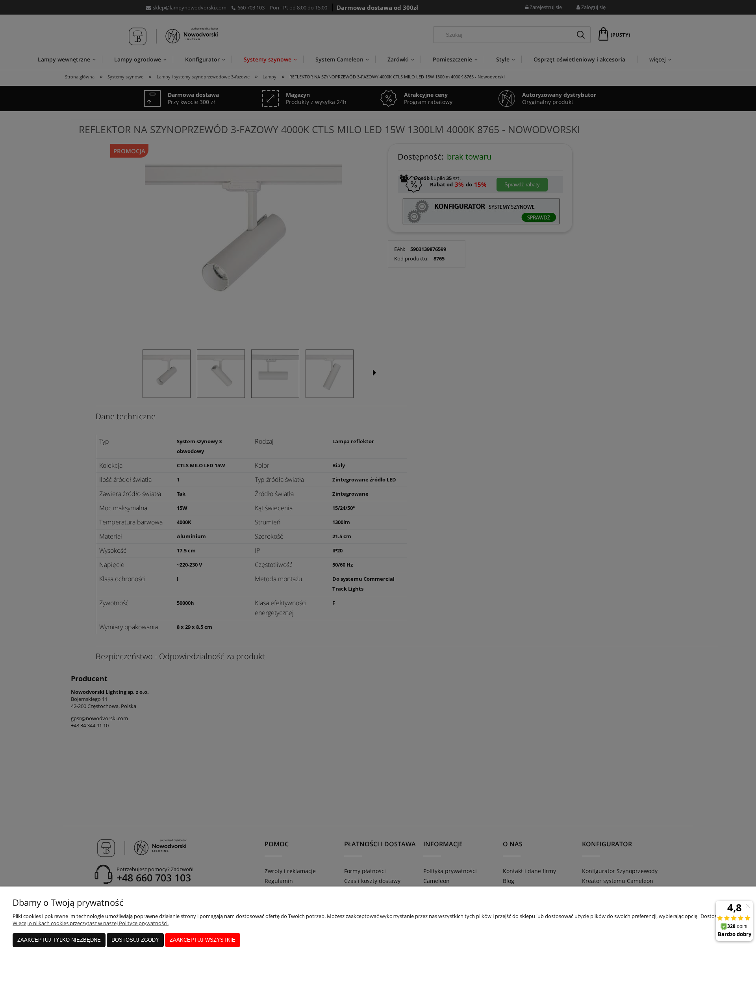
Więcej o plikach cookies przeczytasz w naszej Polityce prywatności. (91, 923)
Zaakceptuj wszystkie (202, 940)
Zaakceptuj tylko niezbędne (59, 940)
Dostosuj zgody (135, 940)
